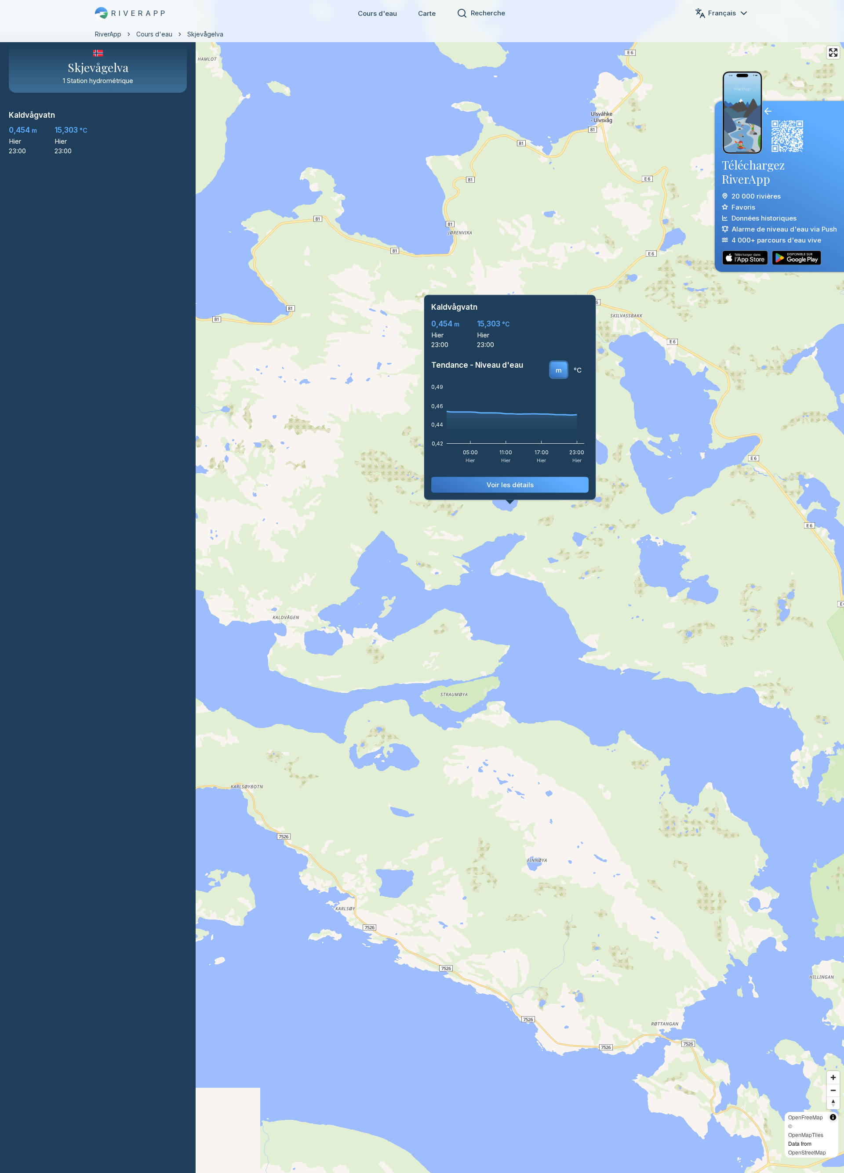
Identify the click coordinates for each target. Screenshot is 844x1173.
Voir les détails (510, 485)
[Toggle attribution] (833, 1117)
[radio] (558, 370)
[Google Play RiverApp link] (796, 257)
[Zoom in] (833, 1077)
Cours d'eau (377, 13)
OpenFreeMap (805, 1117)
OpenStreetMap (807, 1152)
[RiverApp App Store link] (745, 257)
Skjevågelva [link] (205, 34)
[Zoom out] (833, 1090)
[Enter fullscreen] (833, 52)
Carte (427, 13)
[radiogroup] (569, 370)
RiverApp (108, 34)
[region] (422, 586)
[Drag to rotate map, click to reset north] (833, 1103)
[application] (510, 426)
